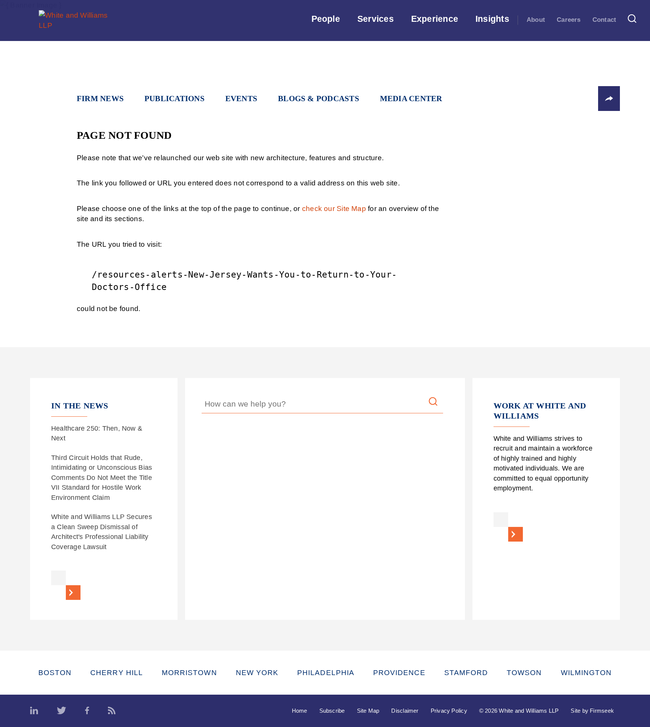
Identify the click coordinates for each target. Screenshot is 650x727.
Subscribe (332, 710)
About (536, 19)
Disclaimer (404, 710)
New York (257, 673)
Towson (524, 673)
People (325, 19)
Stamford (466, 673)
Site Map (368, 710)
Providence (399, 673)
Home (299, 710)
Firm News (100, 98)
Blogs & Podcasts (318, 98)
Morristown (189, 673)
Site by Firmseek (592, 710)
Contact (604, 19)
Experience (434, 19)
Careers (569, 19)
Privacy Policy (449, 710)
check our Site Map (334, 208)
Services (375, 19)
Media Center (411, 98)
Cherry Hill (116, 673)
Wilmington (586, 673)
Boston (54, 673)
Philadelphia (325, 673)
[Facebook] (87, 711)
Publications (174, 98)
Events (241, 98)
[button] (609, 98)
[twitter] (61, 711)
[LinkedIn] (34, 711)
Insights (492, 19)
